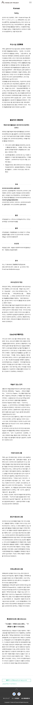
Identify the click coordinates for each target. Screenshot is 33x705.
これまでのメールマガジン (9, 683)
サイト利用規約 (15, 698)
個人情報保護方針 (25, 698)
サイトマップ (6, 698)
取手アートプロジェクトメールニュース (16, 680)
